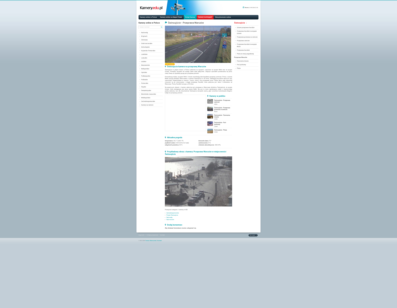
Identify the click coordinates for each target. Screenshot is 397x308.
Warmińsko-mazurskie (148, 94)
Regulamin (142, 235)
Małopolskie (145, 69)
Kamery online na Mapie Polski (171, 17)
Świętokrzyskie (146, 90)
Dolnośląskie (145, 47)
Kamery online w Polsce (148, 17)
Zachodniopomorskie (148, 101)
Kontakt (162, 235)
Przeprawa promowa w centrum (247, 37)
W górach (144, 36)
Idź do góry (252, 235)
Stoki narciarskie (146, 43)
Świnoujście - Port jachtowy (220, 123)
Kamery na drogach (205, 17)
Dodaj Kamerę (190, 17)
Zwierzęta (144, 40)
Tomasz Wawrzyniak (150, 240)
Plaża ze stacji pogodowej (245, 54)
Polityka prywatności (152, 235)
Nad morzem (170, 219)
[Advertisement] (62, 277)
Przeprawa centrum (243, 41)
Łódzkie (143, 61)
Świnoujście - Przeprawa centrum (222, 101)
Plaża (239, 68)
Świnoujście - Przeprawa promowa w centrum (222, 108)
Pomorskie (144, 83)
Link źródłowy (170, 64)
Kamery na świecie (147, 105)
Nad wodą (144, 32)
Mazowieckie (145, 65)
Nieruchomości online (223, 17)
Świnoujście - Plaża (220, 130)
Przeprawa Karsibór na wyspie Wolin (247, 45)
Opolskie (144, 72)
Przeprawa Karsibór (243, 50)
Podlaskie (144, 80)
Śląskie (143, 87)
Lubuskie (144, 58)
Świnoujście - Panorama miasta (222, 116)
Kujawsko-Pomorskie (148, 51)
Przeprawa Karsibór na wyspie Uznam (247, 32)
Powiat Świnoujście (172, 215)
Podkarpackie (145, 76)
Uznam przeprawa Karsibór (246, 27)
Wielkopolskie (145, 98)
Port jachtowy (241, 65)
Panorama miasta (243, 61)
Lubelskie (144, 54)
